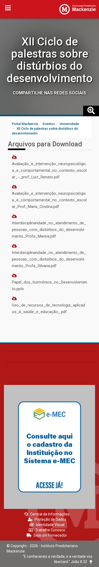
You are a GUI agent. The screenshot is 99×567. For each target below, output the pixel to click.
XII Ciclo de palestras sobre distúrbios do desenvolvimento (50, 60)
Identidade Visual (50, 525)
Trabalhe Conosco (50, 530)
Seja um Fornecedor (50, 535)
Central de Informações (49, 514)
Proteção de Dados (50, 519)
